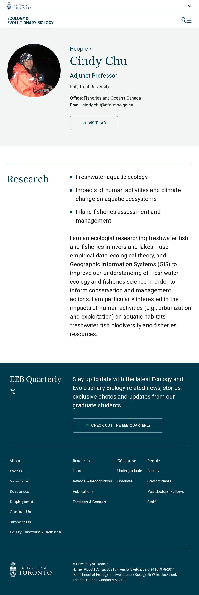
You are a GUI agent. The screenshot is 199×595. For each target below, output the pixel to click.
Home (77, 569)
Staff (151, 502)
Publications (83, 491)
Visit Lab (97, 123)
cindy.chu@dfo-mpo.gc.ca (108, 104)
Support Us (20, 521)
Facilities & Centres (89, 502)
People (79, 48)
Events (16, 470)
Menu (186, 20)
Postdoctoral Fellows (165, 491)
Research (81, 460)
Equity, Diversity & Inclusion (35, 532)
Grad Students (159, 481)
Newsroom (20, 481)
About (15, 460)
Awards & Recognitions (92, 481)
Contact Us (20, 511)
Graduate (125, 481)
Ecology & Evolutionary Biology (30, 20)
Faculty (153, 470)
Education (126, 460)
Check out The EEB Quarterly (121, 425)
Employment (21, 501)
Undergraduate (129, 470)
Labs (77, 470)
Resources (19, 491)
